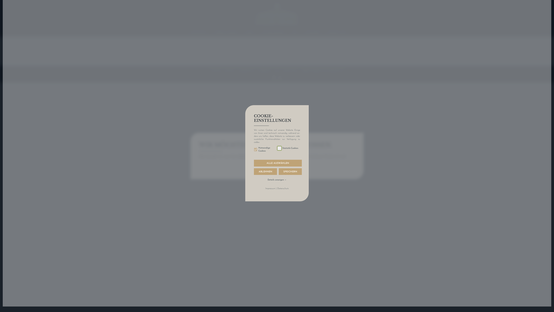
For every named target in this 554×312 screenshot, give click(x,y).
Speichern (290, 171)
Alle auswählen (278, 163)
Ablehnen (265, 171)
